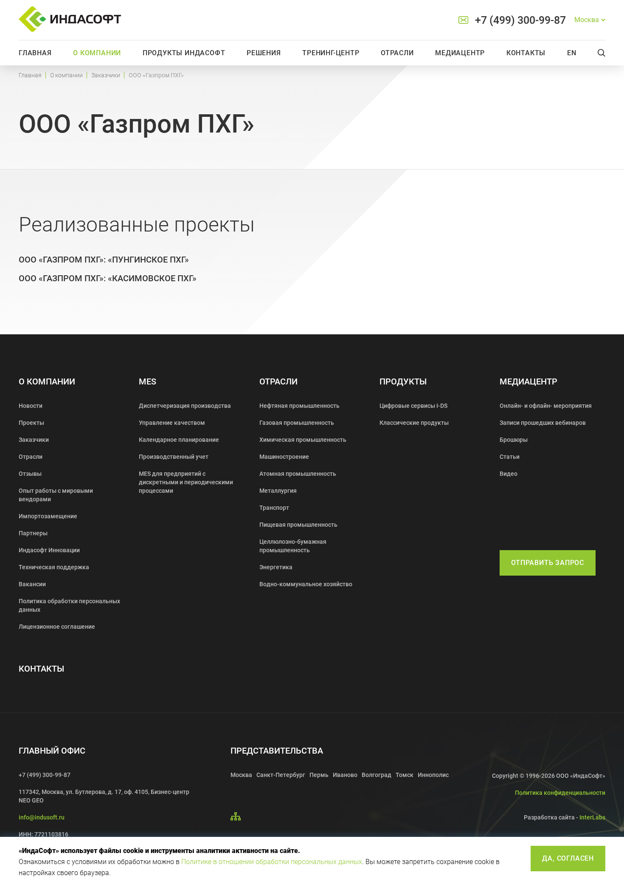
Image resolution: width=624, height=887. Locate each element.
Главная (35, 53)
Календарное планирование (179, 439)
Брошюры (514, 439)
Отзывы (30, 473)
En (571, 53)
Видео (508, 473)
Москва (241, 774)
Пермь (319, 774)
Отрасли (397, 53)
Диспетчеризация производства (185, 405)
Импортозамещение (48, 516)
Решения (264, 53)
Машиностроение (284, 456)
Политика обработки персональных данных (69, 605)
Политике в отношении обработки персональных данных (271, 862)
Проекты (31, 422)
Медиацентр (460, 53)
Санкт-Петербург (280, 774)
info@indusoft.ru (42, 817)
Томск (404, 774)
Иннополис (433, 774)
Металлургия (278, 490)
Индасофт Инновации (49, 550)
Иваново (345, 774)
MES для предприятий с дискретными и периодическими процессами (186, 482)
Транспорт (274, 507)
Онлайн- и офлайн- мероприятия (546, 405)
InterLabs (592, 817)
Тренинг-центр (330, 53)
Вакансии (32, 584)
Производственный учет (173, 456)
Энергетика (275, 567)
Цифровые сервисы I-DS (413, 405)
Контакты (525, 53)
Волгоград (376, 774)
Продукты (403, 382)
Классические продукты (414, 422)
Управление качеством (172, 422)
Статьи (510, 456)
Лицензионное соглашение (57, 626)
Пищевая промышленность (298, 524)
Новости (30, 405)
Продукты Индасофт (184, 53)
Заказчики (105, 75)
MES (147, 382)
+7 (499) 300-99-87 (520, 20)
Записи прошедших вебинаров (543, 422)
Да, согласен (568, 858)
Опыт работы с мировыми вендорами (56, 495)
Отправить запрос (547, 563)
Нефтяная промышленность (299, 405)
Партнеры (33, 533)
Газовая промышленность (296, 422)
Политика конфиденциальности (560, 792)
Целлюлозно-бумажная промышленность (292, 546)
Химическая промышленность (302, 439)
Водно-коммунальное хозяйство (305, 584)
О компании (97, 53)
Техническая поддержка (54, 567)
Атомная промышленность (297, 473)
